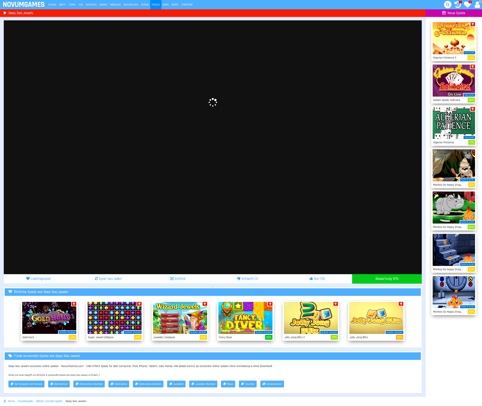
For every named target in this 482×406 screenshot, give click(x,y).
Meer (230, 384)
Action (52, 4)
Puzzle (156, 4)
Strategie (187, 4)
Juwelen (178, 384)
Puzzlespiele (25, 401)
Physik (145, 4)
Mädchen (115, 4)
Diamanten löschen (91, 384)
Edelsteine (120, 384)
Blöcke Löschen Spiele (49, 401)
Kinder (103, 4)
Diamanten (61, 384)
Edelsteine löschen (150, 384)
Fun (81, 4)
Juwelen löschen (205, 384)
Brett (62, 4)
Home (11, 401)
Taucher (250, 384)
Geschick (91, 4)
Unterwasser (274, 384)
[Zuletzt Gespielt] (458, 5)
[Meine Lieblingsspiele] (467, 5)
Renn (166, 4)
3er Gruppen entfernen (28, 384)
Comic (72, 4)
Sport (175, 4)
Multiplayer (131, 4)
